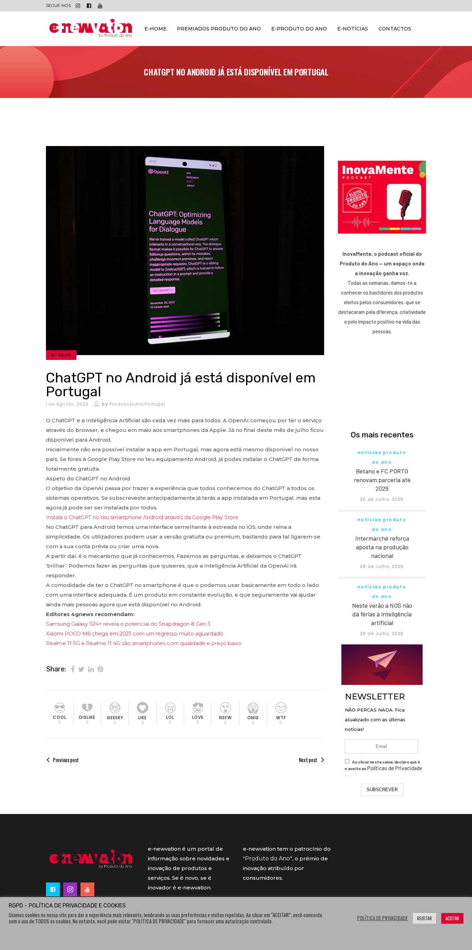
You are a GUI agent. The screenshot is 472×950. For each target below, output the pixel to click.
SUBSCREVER (382, 789)
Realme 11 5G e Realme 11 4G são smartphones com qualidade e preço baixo (144, 643)
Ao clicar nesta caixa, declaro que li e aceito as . (383, 767)
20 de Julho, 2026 (382, 633)
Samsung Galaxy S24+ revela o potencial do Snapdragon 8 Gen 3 (128, 624)
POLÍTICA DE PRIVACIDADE (382, 918)
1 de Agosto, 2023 (67, 404)
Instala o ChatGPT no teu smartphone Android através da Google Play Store (142, 517)
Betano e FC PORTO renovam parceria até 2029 (382, 479)
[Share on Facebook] (73, 668)
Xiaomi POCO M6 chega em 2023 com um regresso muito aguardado (134, 633)
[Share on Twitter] (81, 668)
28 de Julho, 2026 (382, 566)
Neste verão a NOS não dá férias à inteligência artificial (382, 613)
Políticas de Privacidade (394, 767)
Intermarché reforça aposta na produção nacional (382, 546)
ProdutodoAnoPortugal (137, 404)
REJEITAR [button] (424, 918)
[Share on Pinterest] (100, 668)
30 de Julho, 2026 (382, 499)
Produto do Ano (267, 858)
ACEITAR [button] (452, 918)
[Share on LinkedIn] (91, 668)
